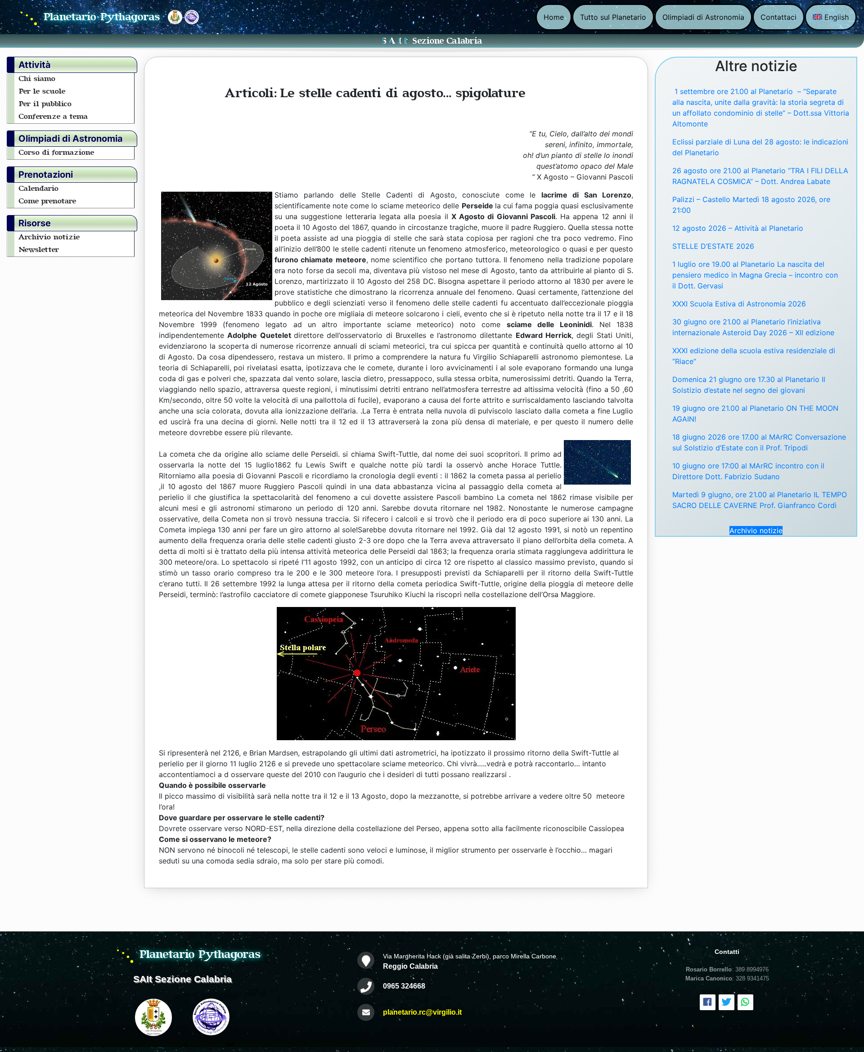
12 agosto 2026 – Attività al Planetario (737, 228)
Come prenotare (47, 201)
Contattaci (778, 17)
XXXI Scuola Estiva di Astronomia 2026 (739, 303)
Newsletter (39, 250)
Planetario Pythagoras (102, 17)
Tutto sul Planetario (613, 17)
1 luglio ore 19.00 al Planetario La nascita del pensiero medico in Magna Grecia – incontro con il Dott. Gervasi (755, 275)
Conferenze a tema (53, 116)
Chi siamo (37, 79)
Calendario (39, 188)
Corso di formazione (56, 152)
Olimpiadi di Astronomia (703, 17)
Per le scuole (42, 91)
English (835, 17)
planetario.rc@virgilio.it (422, 1012)
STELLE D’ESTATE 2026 (713, 246)
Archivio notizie (49, 237)
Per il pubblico (45, 104)
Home (554, 17)
